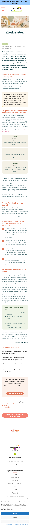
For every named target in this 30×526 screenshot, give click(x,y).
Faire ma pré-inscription (15, 393)
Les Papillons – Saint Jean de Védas (15, 461)
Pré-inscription (15, 489)
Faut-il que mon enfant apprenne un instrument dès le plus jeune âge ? (13, 359)
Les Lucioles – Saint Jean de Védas (15, 464)
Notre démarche (15, 477)
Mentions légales (25, 524)
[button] (28, 499)
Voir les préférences (15, 521)
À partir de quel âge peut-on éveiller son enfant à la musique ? (14, 352)
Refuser (15, 517)
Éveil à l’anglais (6, 406)
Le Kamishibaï (6, 407)
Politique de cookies (6, 524)
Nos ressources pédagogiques (15, 483)
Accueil (15, 474)
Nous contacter (24, 1)
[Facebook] (15, 454)
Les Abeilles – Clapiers (15, 467)
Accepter (15, 513)
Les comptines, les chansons (10, 404)
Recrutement (15, 3)
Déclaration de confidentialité (15, 524)
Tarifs (15, 486)
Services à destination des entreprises (10, 1)
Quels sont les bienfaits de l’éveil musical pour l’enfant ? (14, 371)
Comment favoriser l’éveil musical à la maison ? (14, 365)
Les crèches (15, 480)
